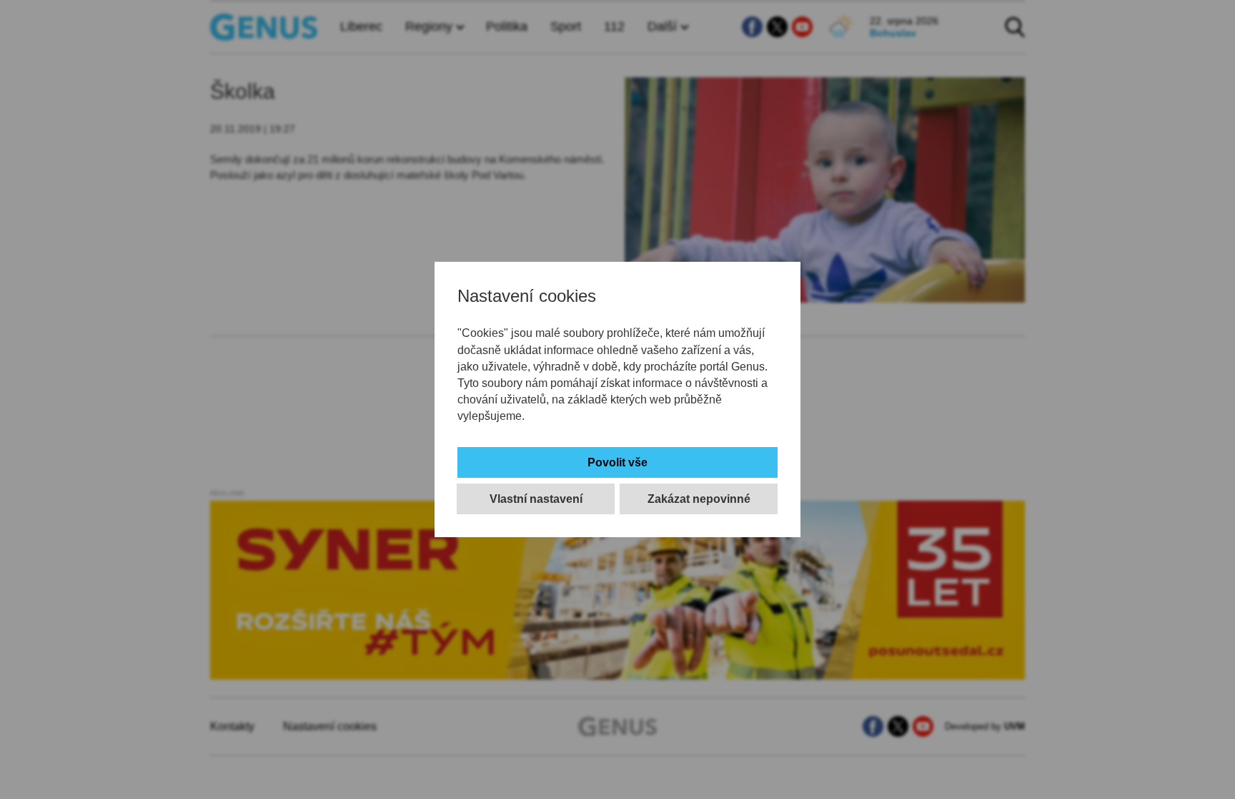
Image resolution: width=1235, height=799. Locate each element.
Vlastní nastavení (536, 499)
